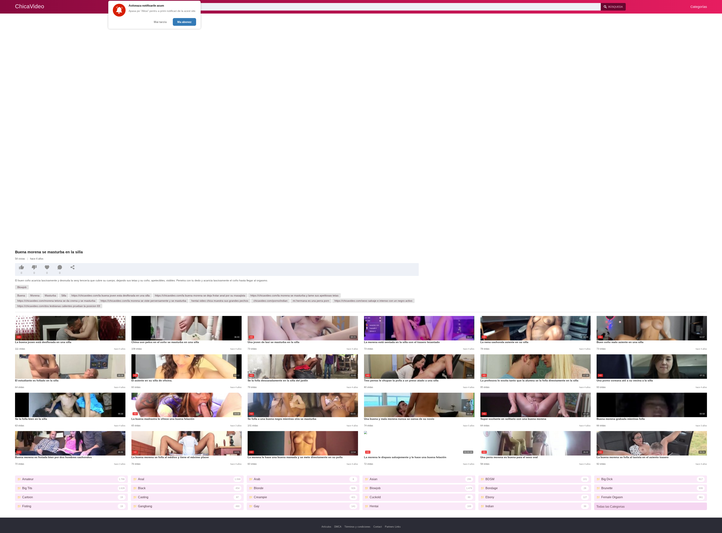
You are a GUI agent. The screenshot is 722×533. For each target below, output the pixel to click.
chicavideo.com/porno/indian (270, 300)
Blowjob (22, 287)
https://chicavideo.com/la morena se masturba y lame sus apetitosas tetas (294, 295)
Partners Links (393, 526)
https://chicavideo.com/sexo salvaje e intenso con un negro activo (373, 300)
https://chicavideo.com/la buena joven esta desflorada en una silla (110, 295)
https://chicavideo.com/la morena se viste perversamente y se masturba (143, 300)
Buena (21, 295)
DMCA (337, 526)
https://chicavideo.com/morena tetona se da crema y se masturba (56, 300)
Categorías (698, 7)
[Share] (72, 267)
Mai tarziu (160, 22)
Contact (377, 526)
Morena (34, 295)
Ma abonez (184, 22)
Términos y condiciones (357, 526)
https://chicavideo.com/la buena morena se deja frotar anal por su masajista (200, 295)
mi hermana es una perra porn (311, 300)
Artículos (326, 526)
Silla (63, 295)
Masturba (50, 295)
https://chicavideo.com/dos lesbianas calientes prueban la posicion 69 (58, 306)
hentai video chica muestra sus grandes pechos (219, 300)
